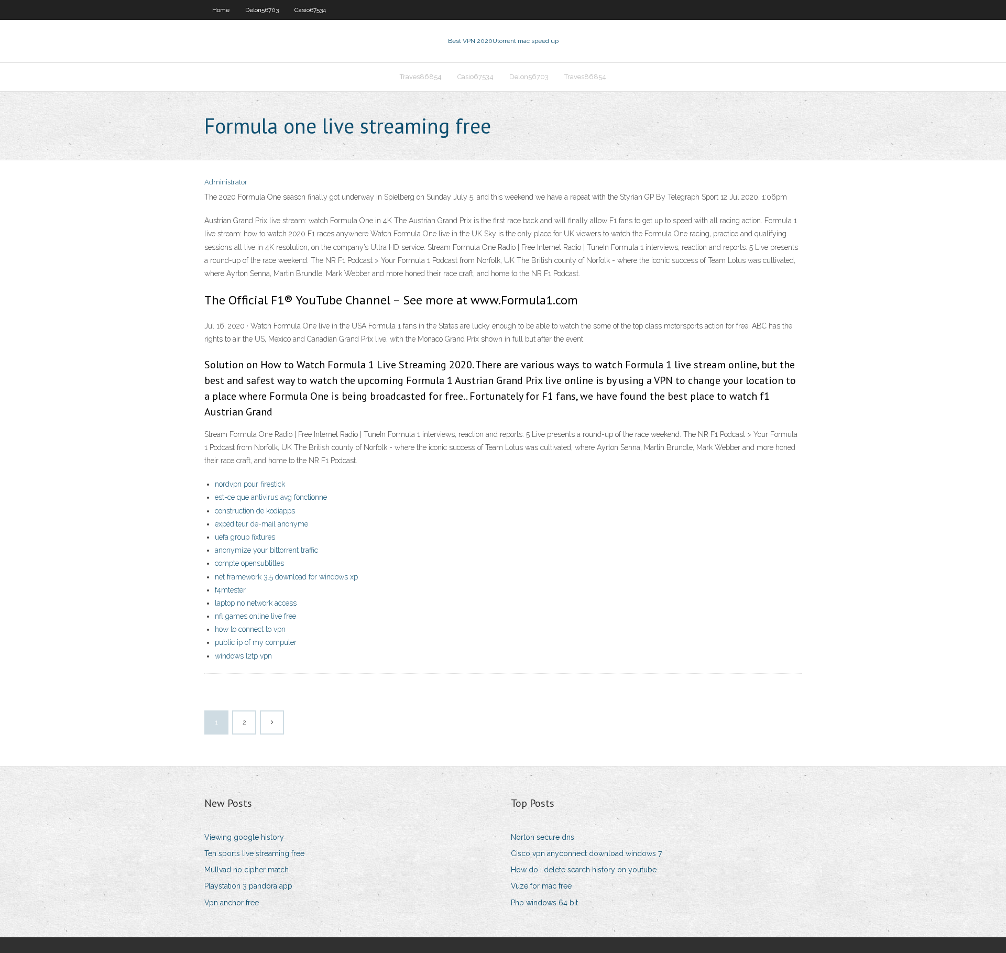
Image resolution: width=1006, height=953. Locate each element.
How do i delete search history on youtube (584, 870)
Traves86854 (421, 77)
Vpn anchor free (231, 903)
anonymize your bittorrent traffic (266, 550)
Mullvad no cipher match (246, 870)
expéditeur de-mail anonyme (261, 524)
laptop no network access (256, 603)
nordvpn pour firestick (250, 484)
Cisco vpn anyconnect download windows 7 (586, 853)
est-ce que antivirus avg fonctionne (271, 497)
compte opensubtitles (249, 563)
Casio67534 (310, 10)
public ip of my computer (256, 642)
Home (220, 10)
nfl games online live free (255, 616)
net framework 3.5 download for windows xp (286, 577)
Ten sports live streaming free (254, 853)
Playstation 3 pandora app (248, 886)
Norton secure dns (542, 837)
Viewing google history (244, 837)
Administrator (225, 182)
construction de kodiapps (255, 511)
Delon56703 (262, 10)
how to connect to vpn (250, 629)
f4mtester (230, 590)
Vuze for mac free (541, 886)
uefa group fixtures (245, 537)
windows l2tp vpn (243, 656)
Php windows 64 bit (544, 903)
